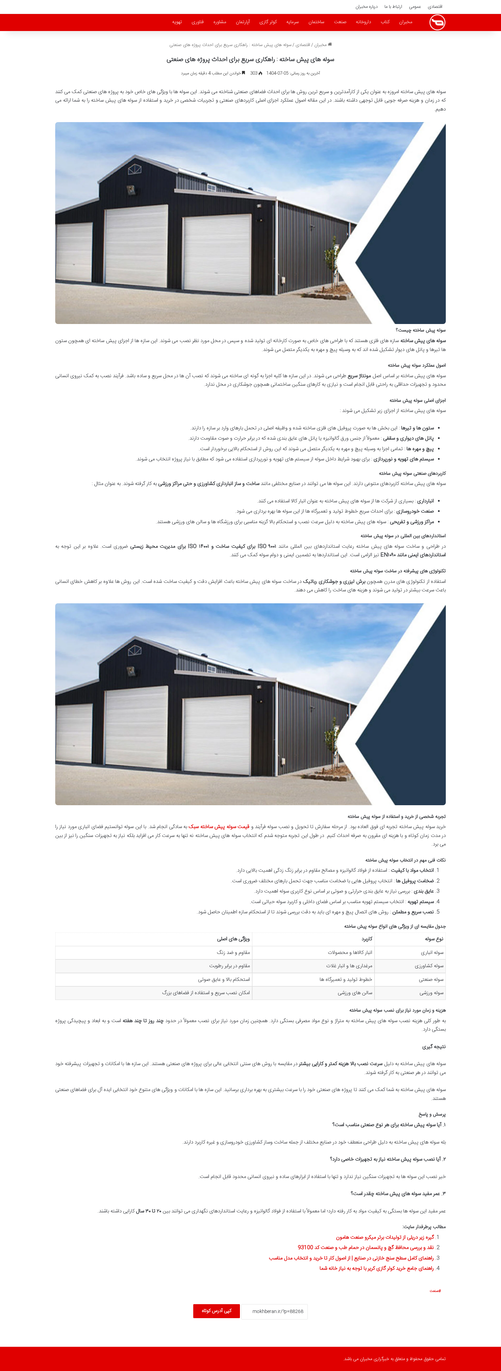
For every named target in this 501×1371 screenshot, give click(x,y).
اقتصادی (435, 7)
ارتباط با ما (393, 7)
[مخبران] (437, 22)
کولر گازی (268, 22)
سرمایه (292, 22)
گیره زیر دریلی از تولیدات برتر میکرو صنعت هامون (385, 1237)
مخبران (405, 22)
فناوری (198, 22)
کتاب (385, 22)
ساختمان (316, 22)
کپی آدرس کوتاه (216, 1311)
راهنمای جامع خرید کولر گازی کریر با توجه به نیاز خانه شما (377, 1268)
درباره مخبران (366, 7)
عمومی (415, 7)
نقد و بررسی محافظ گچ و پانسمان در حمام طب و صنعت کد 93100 (366, 1247)
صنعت (340, 22)
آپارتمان (243, 22)
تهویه (177, 22)
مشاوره (219, 22)
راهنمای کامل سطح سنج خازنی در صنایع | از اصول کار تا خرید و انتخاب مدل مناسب (351, 1258)
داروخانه (363, 22)
